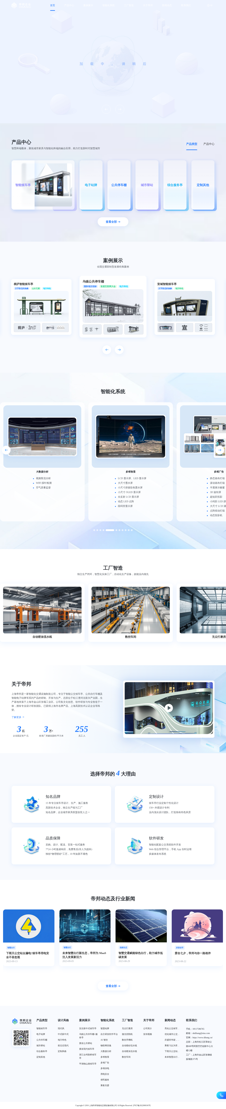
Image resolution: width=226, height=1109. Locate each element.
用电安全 (105, 1074)
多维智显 (105, 1057)
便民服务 (105, 1080)
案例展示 (88, 5)
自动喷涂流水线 (129, 1051)
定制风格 (62, 1051)
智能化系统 (108, 5)
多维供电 (105, 1068)
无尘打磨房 (127, 1028)
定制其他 (40, 1057)
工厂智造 (129, 5)
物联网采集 (106, 1045)
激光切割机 (127, 1034)
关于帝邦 (148, 5)
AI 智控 (104, 1040)
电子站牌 (40, 1034)
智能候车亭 (41, 1028)
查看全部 (111, 221)
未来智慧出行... (172, 1057)
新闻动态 (167, 5)
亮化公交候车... (172, 1028)
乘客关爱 (105, 1085)
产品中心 (69, 5)
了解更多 (17, 717)
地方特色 (62, 1040)
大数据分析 (106, 1051)
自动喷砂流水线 (129, 1045)
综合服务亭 (41, 1051)
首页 (52, 5)
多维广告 (105, 1063)
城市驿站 (40, 1045)
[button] (106, 109)
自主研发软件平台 (109, 1034)
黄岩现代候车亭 (86, 1049)
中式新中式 (63, 1034)
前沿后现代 (63, 1045)
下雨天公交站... (172, 1051)
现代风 (61, 1028)
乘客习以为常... (172, 1045)
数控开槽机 (127, 1040)
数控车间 (126, 1057)
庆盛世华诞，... (172, 1040)
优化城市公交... (172, 1034)
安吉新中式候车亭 (87, 1028)
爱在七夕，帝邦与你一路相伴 (80, 953)
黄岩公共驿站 (85, 1043)
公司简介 (147, 1028)
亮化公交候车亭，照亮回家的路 (138, 953)
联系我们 (186, 5)
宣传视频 (147, 1034)
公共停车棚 (41, 1040)
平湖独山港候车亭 (87, 1064)
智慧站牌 (105, 1028)
